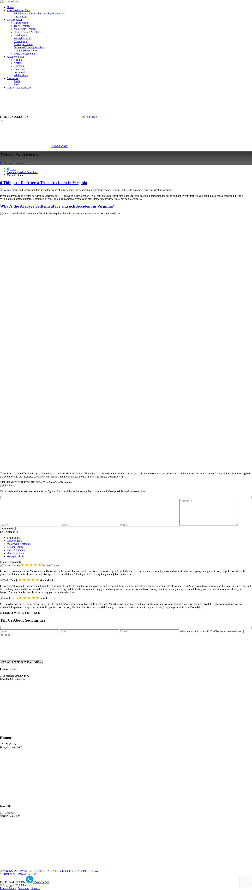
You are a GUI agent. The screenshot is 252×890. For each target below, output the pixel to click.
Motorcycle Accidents (19, 543)
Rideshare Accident (24, 53)
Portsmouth (20, 72)
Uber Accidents (15, 553)
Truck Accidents (16, 550)
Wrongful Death (22, 38)
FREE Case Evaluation (12, 163)
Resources (12, 78)
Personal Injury (15, 546)
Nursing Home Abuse (25, 50)
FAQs (17, 81)
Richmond (19, 69)
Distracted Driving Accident (29, 47)
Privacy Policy (8, 888)
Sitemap (35, 888)
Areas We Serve (15, 56)
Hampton (19, 65)
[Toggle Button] (1, 120)
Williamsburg (21, 75)
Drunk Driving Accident (27, 32)
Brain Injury (20, 41)
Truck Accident (22, 25)
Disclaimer (23, 888)
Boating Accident (23, 44)
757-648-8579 (89, 116)
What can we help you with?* (196, 631)
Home (10, 7)
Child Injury (20, 35)
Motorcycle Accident (25, 28)
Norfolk (18, 62)
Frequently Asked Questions (22, 172)
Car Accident (21, 22)
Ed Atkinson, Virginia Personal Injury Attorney (39, 13)
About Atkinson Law (18, 10)
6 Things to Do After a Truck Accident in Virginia (43, 182)
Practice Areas (14, 19)
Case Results (21, 16)
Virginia (18, 59)
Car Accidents (14, 540)
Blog (16, 84)
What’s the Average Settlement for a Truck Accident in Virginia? (57, 206)
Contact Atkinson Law (19, 87)
